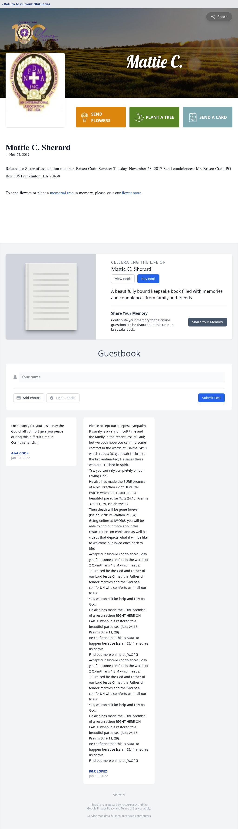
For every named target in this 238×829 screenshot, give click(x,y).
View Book (123, 278)
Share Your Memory (207, 322)
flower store (131, 192)
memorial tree (61, 192)
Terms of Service (131, 808)
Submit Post (211, 398)
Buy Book (148, 278)
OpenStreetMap (124, 816)
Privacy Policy (106, 808)
